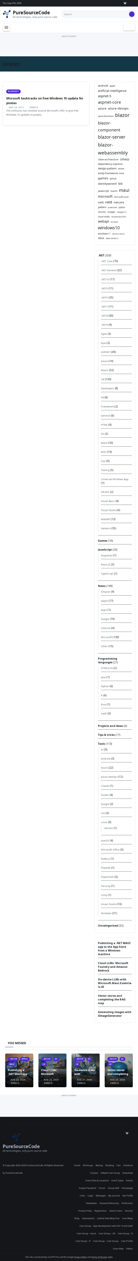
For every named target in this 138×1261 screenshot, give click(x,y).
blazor (122, 115)
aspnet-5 (104, 96)
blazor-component (109, 126)
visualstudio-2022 (118, 216)
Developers (107, 388)
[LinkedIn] (109, 3)
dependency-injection (110, 164)
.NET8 (104, 315)
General (105, 415)
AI (102, 749)
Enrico (33, 107)
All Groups (88, 1165)
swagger (111, 211)
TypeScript (107, 573)
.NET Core (106, 261)
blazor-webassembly (113, 148)
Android (105, 758)
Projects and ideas (110, 726)
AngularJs (106, 555)
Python (105, 686)
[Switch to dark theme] (129, 27)
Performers (127, 1203)
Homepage (127, 1188)
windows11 (104, 233)
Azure (104, 361)
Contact (94, 1172)
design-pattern (107, 168)
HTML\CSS (107, 668)
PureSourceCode (31, 12)
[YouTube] (117, 3)
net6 (101, 202)
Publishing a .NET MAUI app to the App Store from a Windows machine (114, 948)
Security (105, 886)
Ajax (103, 343)
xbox (101, 238)
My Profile (128, 1195)
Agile (104, 333)
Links (82, 1195)
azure (102, 108)
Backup (99, 1165)
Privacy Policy (85, 1210)
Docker (105, 795)
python (122, 207)
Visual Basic (108, 501)
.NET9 (104, 324)
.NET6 (104, 297)
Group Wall (113, 1188)
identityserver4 (107, 184)
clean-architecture (108, 159)
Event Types (117, 1180)
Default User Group (110, 1172)
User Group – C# (107, 1233)
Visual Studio (108, 510)
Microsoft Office (110, 849)
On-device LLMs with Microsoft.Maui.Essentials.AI (114, 983)
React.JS (105, 564)
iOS (103, 813)
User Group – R (125, 1233)
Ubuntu (108, 828)
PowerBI (105, 867)
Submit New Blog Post (108, 1218)
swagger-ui (121, 212)
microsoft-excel (121, 196)
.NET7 (104, 306)
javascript (103, 190)
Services (129, 1210)
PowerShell (107, 876)
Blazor (104, 370)
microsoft (105, 196)
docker (121, 168)
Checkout (128, 1165)
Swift (104, 713)
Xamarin (106, 528)
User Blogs (127, 1218)
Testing (105, 470)
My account (114, 1195)
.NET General (108, 270)
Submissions (88, 1218)
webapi (103, 221)
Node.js (105, 858)
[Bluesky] (125, 3)
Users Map (118, 1248)
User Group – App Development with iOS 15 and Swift (106, 1225)
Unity (104, 895)
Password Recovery (109, 1203)
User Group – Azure (86, 1233)
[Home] (14, 27)
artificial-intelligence (112, 91)
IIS (102, 433)
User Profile (127, 1240)
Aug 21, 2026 (84, 1079)
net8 (108, 202)
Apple (104, 600)
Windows (106, 913)
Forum (102, 1188)
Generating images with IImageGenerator (114, 1014)
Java (103, 677)
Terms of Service (99, 1257)
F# (102, 397)
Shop (76, 1218)
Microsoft (13, 91)
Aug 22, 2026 (18, 1079)
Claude (105, 785)
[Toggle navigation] (6, 27)
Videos (129, 1248)
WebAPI (105, 519)
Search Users (115, 1210)
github (113, 178)
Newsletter (91, 1203)
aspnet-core (109, 102)
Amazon (105, 591)
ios (120, 183)
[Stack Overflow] (94, 3)
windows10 (109, 227)
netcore (119, 202)
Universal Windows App (114, 479)
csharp (124, 159)
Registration (100, 1210)
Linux (104, 822)
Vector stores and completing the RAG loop (112, 999)
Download (128, 1172)
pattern (102, 207)
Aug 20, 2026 (117, 1079)
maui (124, 190)
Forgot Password (87, 1188)
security (102, 211)
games (103, 178)
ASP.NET (105, 352)
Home (77, 1165)
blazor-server (111, 137)
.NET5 (104, 288)
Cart (118, 1165)
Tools (101, 744)
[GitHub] (86, 3)
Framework (107, 406)
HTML (104, 424)
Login (90, 1195)
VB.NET (105, 492)
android (103, 85)
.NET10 (105, 279)
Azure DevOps (109, 776)
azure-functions (106, 116)
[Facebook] (132, 3)
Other (104, 646)
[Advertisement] (69, 45)
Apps (104, 609)
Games (102, 541)
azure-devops (118, 108)
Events (129, 1180)
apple (112, 85)
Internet (106, 628)
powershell (112, 207)
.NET (101, 255)
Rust (103, 704)
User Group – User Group (105, 1240)
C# (102, 379)
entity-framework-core (111, 173)
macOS (113, 190)
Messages (101, 1195)
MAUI (104, 442)
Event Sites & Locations (97, 1180)
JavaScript (105, 549)
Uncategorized (108, 925)
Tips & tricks (106, 735)
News (102, 586)
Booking (110, 1165)
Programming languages (107, 660)
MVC (103, 452)
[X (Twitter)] (101, 3)
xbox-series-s (112, 238)
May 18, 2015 (16, 107)
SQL (103, 461)
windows (114, 222)
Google (105, 619)
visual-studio (104, 216)
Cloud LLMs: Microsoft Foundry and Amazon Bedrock (113, 966)
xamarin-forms (118, 234)
